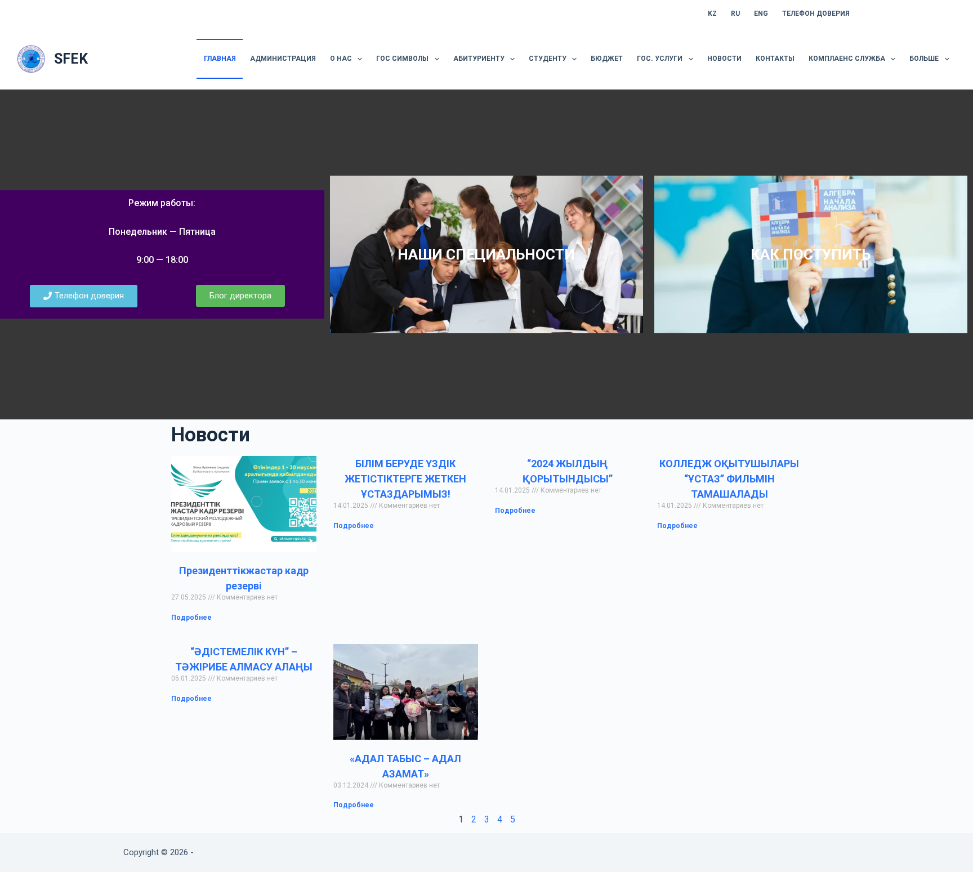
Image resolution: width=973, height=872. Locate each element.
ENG (761, 13)
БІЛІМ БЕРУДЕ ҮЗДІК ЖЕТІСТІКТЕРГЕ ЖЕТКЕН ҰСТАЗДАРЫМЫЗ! (405, 479)
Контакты (775, 58)
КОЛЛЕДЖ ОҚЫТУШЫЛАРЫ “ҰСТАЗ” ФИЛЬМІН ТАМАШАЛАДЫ (729, 479)
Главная (220, 58)
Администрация (283, 58)
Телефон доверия (816, 13)
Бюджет (607, 58)
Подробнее (191, 617)
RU (735, 13)
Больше (924, 58)
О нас (341, 58)
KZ (712, 13)
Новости (724, 58)
